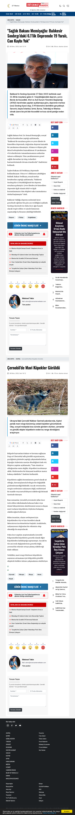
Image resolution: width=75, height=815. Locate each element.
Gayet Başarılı (58, 182)
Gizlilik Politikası (44, 786)
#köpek (11, 579)
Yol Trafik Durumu (11, 798)
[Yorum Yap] (9, 128)
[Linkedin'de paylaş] (39, 124)
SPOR (7, 758)
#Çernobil (11, 574)
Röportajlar (9, 783)
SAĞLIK (18, 20)
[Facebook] (12, 725)
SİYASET (8, 744)
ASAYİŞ (18, 359)
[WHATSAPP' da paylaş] (31, 124)
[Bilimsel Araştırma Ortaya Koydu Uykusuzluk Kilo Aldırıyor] (59, 216)
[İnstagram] (8, 725)
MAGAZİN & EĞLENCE (12, 778)
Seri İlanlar (42, 750)
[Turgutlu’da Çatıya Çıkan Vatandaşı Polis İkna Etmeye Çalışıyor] (59, 534)
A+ (13, 128)
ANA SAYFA (10, 20)
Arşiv (40, 798)
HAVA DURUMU (10, 761)
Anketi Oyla (55, 199)
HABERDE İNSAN (11, 770)
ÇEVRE (8, 736)
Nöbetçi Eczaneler (44, 744)
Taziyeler (8, 795)
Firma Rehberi (43, 747)
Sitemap (41, 792)
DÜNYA (8, 776)
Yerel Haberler (43, 741)
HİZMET (8, 767)
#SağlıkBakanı (32, 217)
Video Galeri (42, 739)
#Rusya (31, 574)
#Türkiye (20, 217)
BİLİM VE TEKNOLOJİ (12, 773)
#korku (39, 574)
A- (17, 128)
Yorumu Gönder (15, 348)
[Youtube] (20, 725)
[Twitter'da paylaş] (27, 124)
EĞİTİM (8, 756)
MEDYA (8, 764)
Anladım (67, 811)
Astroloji (8, 789)
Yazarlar (41, 733)
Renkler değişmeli (59, 193)
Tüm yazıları (26, 305)
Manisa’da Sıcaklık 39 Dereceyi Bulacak (24, 258)
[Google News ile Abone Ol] (14, 124)
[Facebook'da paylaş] (23, 124)
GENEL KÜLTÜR (10, 739)
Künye (41, 783)
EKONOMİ (9, 747)
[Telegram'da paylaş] (35, 124)
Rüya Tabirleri (10, 792)
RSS (55, 167)
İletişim (41, 800)
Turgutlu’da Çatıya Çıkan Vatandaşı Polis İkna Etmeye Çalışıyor (59, 546)
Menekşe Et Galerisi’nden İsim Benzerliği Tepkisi (27, 255)
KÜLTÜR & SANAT (11, 750)
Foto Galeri (42, 736)
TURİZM (8, 741)
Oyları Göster (56, 203)
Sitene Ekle (42, 795)
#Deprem (11, 217)
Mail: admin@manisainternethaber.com (34, 301)
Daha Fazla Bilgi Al (49, 813)
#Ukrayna (21, 574)
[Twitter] (16, 725)
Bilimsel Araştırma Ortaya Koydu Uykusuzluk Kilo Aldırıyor (59, 228)
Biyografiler (9, 786)
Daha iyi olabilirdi (59, 190)
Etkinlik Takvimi (10, 800)
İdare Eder (57, 186)
